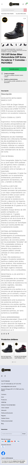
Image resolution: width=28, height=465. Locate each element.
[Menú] (2, 4)
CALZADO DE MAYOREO (10, 49)
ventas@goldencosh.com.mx (8, 386)
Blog (2, 423)
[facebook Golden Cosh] (5, 376)
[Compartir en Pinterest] (8, 334)
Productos (4, 399)
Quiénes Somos (5, 418)
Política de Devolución (7, 413)
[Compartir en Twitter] (6, 334)
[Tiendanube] (7, 458)
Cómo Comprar (5, 407)
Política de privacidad (6, 421)
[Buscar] (25, 10)
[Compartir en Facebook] (4, 334)
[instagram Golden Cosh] (1, 376)
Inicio (2, 49)
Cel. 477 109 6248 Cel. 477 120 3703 (11, 384)
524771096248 (5, 381)
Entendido (22, 462)
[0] (26, 4)
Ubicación (3, 410)
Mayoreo (3, 415)
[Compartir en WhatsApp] (2, 334)
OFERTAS (3, 402)
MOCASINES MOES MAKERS (7, 13)
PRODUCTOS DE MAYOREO (8, 405)
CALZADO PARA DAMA (21, 13)
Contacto (3, 394)
